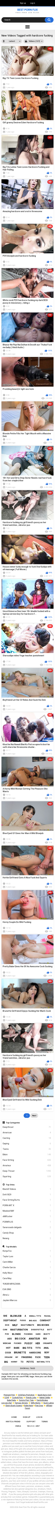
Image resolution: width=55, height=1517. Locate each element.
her (37, 1343)
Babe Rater (28, 1406)
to (22, 1362)
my (16, 1357)
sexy (46, 1352)
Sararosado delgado (27, 1227)
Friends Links (31, 1398)
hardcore (35, 1352)
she (5, 1316)
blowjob (15, 1316)
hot (8, 1348)
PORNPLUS (27, 1222)
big (6, 1362)
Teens (27, 1149)
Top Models (11, 1246)
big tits (27, 1348)
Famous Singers (21, 1403)
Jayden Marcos (27, 1300)
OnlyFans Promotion (26, 1395)
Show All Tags (27, 1368)
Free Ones (39, 1406)
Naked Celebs (44, 1398)
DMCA (18, 1426)
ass (9, 1338)
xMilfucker (27, 1216)
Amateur (27, 1165)
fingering (26, 1357)
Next (34, 1115)
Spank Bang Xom (44, 1395)
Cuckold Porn (17, 1398)
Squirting (27, 1176)
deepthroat (10, 1320)
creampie (47, 1343)
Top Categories (13, 1122)
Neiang (27, 1238)
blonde (16, 1334)
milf (15, 1325)
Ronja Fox (27, 1251)
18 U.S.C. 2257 (33, 1426)
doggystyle (37, 1329)
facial (47, 1316)
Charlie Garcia (27, 1267)
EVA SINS (27, 1289)
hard (38, 1334)
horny (14, 1362)
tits (38, 1348)
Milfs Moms (35, 1403)
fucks (23, 1320)
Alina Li (27, 1295)
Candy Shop (27, 1233)
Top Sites (10, 1184)
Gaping (27, 1143)
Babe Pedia (11, 1400)
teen (47, 1357)
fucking (28, 1334)
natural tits (43, 1362)
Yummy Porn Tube (26, 1400)
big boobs (43, 1325)
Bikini (27, 1154)
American (27, 1132)
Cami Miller (27, 1262)
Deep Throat (27, 1171)
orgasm (8, 1357)
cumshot (45, 1320)
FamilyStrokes (42, 1400)
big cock (20, 1338)
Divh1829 (27, 1194)
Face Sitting (27, 1160)
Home (14, 1417)
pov (7, 1334)
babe (17, 1348)
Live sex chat (6, 1403)
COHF (7, 1398)
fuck (38, 1357)
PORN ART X (27, 1205)
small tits (35, 1316)
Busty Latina (49, 1403)
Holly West (27, 1273)
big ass (33, 1320)
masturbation (19, 1329)
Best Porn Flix (24, 1507)
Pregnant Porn (9, 1395)
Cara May (27, 1278)
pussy (28, 1343)
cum (5, 1329)
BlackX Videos (27, 1189)
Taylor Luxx (27, 1256)
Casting (27, 1138)
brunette (20, 1352)
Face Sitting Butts (27, 1200)
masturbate (27, 1325)
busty (47, 1334)
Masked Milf (27, 1211)
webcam (7, 1343)
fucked (17, 1343)
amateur (34, 1338)
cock (8, 1352)
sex (45, 1338)
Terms (44, 1421)
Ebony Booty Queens (14, 1406)
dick (7, 1325)
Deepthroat (27, 1127)
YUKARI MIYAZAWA (27, 1284)
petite (30, 1362)
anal (46, 1348)
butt (49, 1330)
